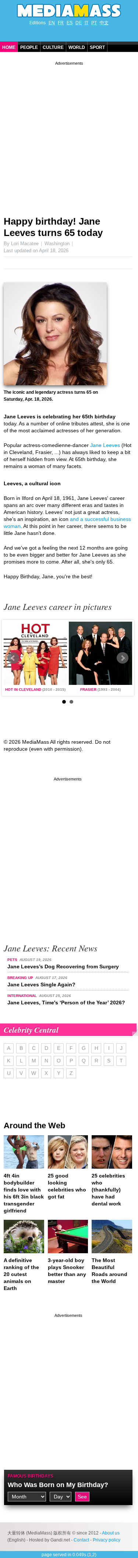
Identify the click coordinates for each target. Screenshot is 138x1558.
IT (86, 22)
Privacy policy (106, 1540)
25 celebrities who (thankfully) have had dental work (108, 1190)
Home (8, 47)
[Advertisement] (69, 136)
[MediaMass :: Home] (69, 11)
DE (78, 22)
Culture (53, 47)
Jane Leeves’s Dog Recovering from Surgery (63, 966)
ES (69, 22)
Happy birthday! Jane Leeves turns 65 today (53, 227)
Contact (81, 1540)
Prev (13, 658)
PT (94, 22)
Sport (97, 47)
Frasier (88, 689)
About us (111, 1533)
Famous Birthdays (30, 1476)
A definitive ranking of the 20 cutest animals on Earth (21, 1274)
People (29, 47)
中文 (104, 22)
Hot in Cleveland (23, 689)
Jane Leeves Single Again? (41, 984)
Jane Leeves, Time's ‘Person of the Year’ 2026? (66, 1002)
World (76, 47)
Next (122, 658)
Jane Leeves (105, 445)
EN (52, 22)
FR (61, 22)
